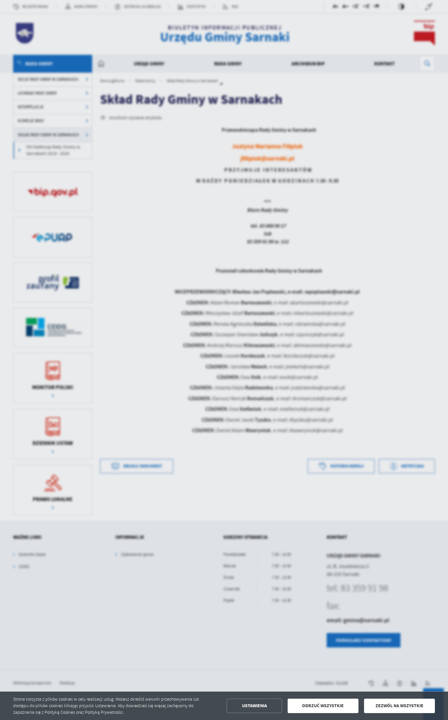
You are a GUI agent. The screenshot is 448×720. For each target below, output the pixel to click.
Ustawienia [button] (254, 706)
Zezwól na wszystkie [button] (399, 706)
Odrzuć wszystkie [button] (323, 706)
